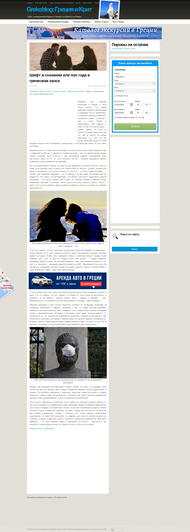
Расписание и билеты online (123, 48)
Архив (78, 3)
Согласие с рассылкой (98, 529)
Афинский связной (99, 86)
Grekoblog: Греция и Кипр (40, 91)
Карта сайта (87, 3)
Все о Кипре (118, 21)
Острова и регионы (82, 21)
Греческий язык (36, 21)
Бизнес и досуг (101, 21)
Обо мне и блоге (41, 3)
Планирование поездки (58, 21)
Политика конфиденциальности (78, 529)
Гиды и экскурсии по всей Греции (61, 3)
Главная (30, 3)
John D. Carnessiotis (45, 428)
